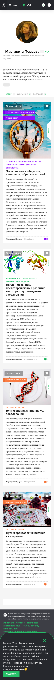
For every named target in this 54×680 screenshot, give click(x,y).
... (6, 84)
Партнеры (32, 622)
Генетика (10, 161)
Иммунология (13, 281)
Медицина (26, 281)
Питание (10, 407)
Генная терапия (23, 161)
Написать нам (10, 628)
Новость (49, 262)
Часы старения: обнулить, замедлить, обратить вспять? (25, 173)
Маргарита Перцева (14, 239)
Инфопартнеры (11, 625)
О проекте (8, 622)
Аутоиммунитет (13, 278)
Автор (10, 94)
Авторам (20, 622)
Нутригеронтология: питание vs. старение (25, 534)
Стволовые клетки (15, 165)
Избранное (23, 94)
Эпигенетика (12, 168)
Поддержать (11, 674)
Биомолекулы (29, 278)
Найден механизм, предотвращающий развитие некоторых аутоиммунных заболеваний (25, 289)
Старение (36, 161)
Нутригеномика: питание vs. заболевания (25, 412)
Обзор (49, 130)
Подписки (39, 94)
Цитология (31, 165)
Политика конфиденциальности (20, 631)
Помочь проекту (30, 625)
